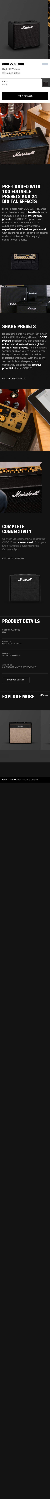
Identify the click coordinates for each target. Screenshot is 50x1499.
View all (44, 695)
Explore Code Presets (13, 379)
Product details (12, 73)
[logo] (11, 11)
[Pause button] (4, 508)
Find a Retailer (25, 96)
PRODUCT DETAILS (15, 680)
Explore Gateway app (13, 558)
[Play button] (25, 299)
